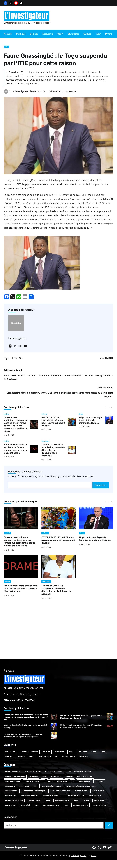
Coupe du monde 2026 (57, 781)
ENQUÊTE (83, 752)
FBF (35, 786)
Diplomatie (59, 752)
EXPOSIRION (10, 786)
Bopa (44, 776)
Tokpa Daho (10, 805)
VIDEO (66, 805)
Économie (83, 757)
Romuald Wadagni (76, 796)
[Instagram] (20, 346)
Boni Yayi (34, 776)
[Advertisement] (58, 633)
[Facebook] (5, 3)
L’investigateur (21, 91)
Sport (32, 757)
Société (6, 414)
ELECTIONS (99, 781)
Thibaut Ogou (100, 800)
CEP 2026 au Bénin (84, 776)
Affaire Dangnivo (12, 772)
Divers (72, 752)
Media (103, 752)
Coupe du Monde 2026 (29, 752)
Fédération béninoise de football (81, 786)
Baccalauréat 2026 (53, 772)
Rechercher (100, 485)
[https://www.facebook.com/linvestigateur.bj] (94, 847)
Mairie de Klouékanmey (60, 791)
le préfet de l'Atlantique (34, 791)
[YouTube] (16, 3)
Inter (6, 47)
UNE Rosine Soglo (51, 805)
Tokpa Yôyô (25, 805)
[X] (11, 3)
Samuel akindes (34, 800)
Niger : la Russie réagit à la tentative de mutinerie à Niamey (90, 420)
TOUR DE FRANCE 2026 (48, 757)
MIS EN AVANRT (98, 791)
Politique (9, 757)
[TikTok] (21, 3)
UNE (36, 805)
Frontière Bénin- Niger (51, 786)
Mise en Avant (81, 791)
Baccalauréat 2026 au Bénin (79, 772)
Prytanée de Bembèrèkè (53, 796)
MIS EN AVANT (10, 796)
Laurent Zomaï (11, 791)
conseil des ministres (34, 781)
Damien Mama (84, 781)
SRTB (48, 800)
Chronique (45, 441)
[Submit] (109, 825)
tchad (86, 800)
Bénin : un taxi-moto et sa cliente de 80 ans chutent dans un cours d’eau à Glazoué (15, 448)
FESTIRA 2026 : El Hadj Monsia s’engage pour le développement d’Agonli (53, 421)
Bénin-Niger (56, 776)
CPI (73, 781)
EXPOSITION (16, 358)
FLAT (93, 855)
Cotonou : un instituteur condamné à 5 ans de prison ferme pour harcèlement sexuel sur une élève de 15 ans (15, 424)
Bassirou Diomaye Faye (15, 776)
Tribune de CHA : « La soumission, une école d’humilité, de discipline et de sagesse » (53, 450)
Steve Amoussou (62, 800)
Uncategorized (68, 757)
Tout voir (109, 407)
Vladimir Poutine (80, 805)
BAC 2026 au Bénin (33, 772)
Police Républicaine (29, 796)
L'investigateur (15, 847)
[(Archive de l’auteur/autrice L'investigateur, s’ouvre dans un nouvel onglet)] (6, 92)
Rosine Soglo (95, 796)
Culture (44, 414)
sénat (76, 800)
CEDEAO (69, 776)
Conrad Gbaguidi (12, 781)
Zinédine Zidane (99, 805)
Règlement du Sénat (14, 800)
